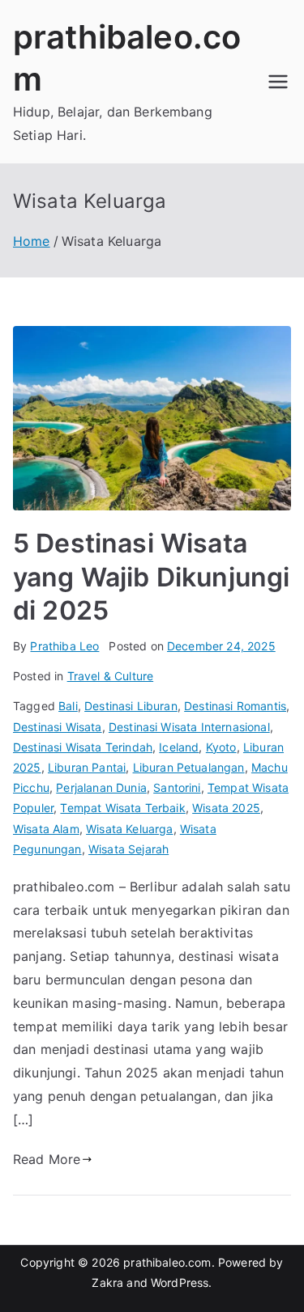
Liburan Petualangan (189, 767)
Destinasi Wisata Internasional (189, 727)
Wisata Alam (46, 829)
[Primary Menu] (278, 81)
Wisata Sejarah (128, 849)
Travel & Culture (110, 676)
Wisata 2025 (226, 808)
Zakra (107, 1282)
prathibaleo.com (167, 1262)
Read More (46, 1159)
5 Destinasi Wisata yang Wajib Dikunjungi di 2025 (151, 576)
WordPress (179, 1282)
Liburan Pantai (87, 767)
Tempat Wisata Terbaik (122, 808)
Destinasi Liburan (131, 706)
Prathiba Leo (64, 646)
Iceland (179, 747)
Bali (68, 706)
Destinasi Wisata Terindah (82, 747)
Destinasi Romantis (235, 706)
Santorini (176, 787)
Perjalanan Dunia (101, 787)
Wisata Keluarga (129, 829)
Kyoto (221, 747)
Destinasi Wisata (57, 727)
